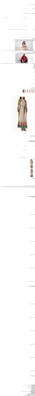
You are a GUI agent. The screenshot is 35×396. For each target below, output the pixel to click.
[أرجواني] (32, 177)
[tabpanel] (17, 186)
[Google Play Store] (29, 393)
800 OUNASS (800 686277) (28, 394)
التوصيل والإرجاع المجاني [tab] (25, 185)
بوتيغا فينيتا (26, 39)
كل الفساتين (34, 52)
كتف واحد (21, 53)
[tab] (34, 91)
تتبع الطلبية (28, 387)
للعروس (32, 52)
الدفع (29, 387)
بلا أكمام (25, 53)
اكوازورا (29, 39)
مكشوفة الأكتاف (23, 53)
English (19, 4)
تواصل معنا (34, 387)
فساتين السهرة (25, 52)
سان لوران (28, 385)
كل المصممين (34, 39)
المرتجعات (31, 392)
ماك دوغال (28, 40)
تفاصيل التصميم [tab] (28, 185)
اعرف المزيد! (21, 157)
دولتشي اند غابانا (32, 385)
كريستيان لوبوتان (15, 39)
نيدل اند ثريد (17, 40)
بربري (21, 39)
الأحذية (33, 386)
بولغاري (20, 39)
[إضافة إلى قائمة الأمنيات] (29, 183)
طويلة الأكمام (29, 53)
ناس (34, 385)
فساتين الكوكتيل (30, 52)
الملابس (34, 386)
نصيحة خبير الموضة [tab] (33, 185)
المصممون (34, 50)
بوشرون (25, 39)
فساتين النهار (28, 52)
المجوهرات (28, 386)
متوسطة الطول (32, 53)
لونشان (31, 40)
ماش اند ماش (30, 40)
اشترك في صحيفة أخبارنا (33, 375)
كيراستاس (34, 40)
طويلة (30, 53)
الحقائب (31, 386)
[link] (24, 13)
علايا (32, 39)
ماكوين (19, 40)
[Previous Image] (31, 95)
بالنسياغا (28, 39)
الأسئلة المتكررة (31, 387)
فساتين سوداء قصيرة (20, 52)
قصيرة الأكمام (27, 53)
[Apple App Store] (33, 393)
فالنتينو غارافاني (30, 385)
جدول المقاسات (34, 178)
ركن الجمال (30, 386)
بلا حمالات (19, 53)
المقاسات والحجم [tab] (31, 185)
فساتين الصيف (23, 52)
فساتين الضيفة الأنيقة (14, 52)
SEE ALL (34, 286)
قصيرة (34, 53)
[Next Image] (31, 134)
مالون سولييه (26, 40)
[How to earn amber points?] (31, 152)
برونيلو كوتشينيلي (23, 39)
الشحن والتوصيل (33, 392)
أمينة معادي (31, 39)
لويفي (32, 40)
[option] (17, 179)
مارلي (20, 40)
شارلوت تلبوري (18, 39)
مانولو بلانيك (24, 40)
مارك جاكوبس (22, 40)
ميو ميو (18, 40)
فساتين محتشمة (17, 52)
